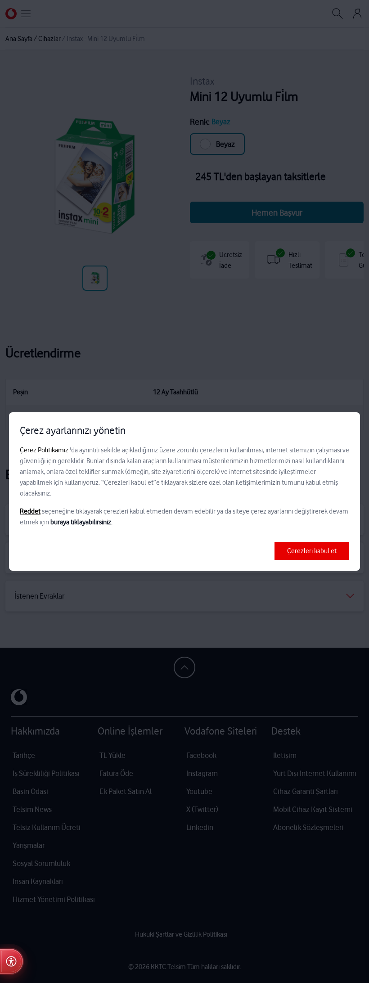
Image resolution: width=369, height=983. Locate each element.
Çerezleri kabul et (312, 551)
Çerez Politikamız (44, 450)
